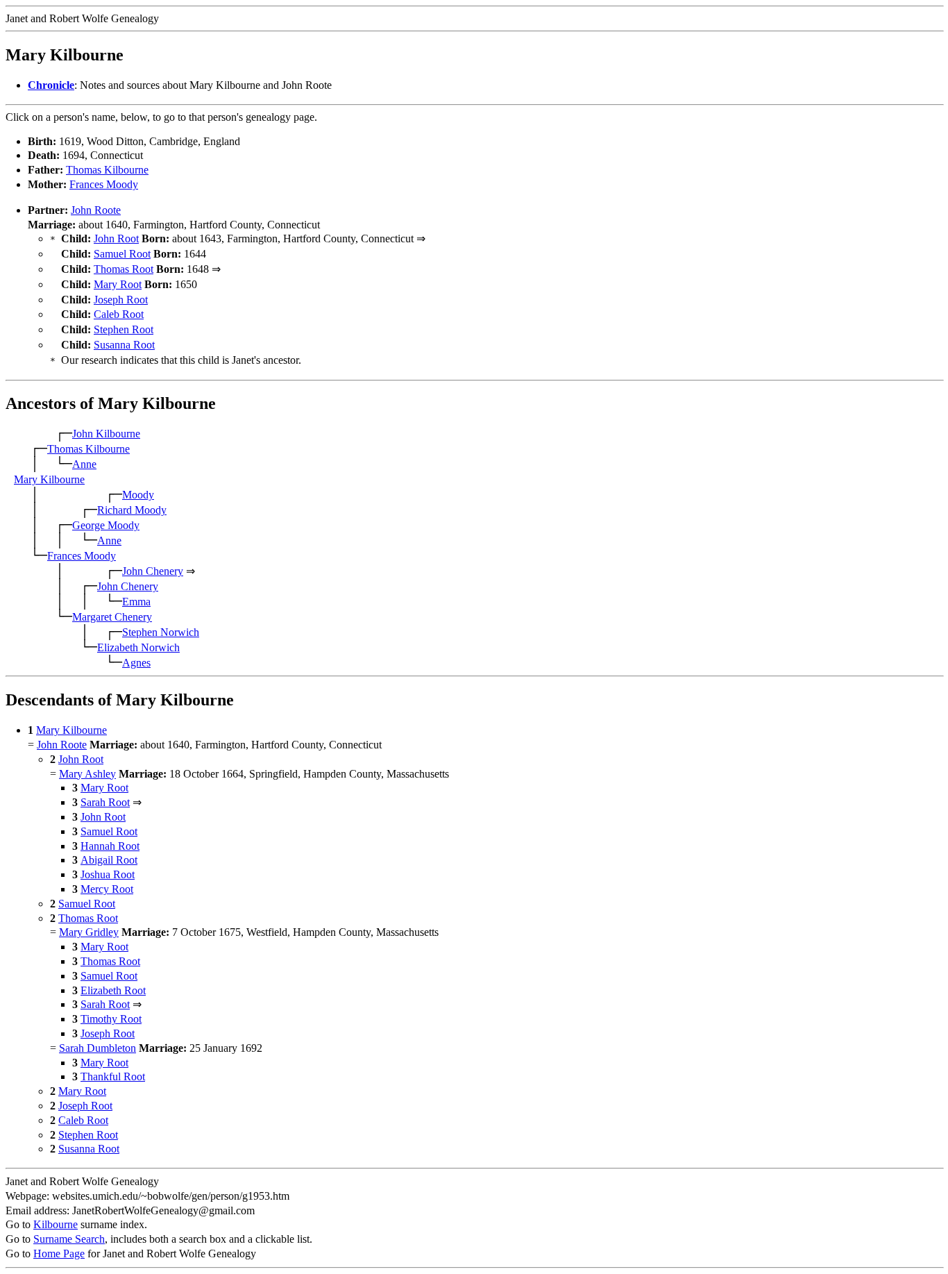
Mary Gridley (89, 932)
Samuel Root (122, 254)
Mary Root (118, 284)
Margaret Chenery (112, 617)
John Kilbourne (106, 433)
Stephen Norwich (160, 632)
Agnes (136, 663)
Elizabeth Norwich (138, 647)
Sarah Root (105, 802)
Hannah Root (110, 846)
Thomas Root (123, 269)
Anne (84, 464)
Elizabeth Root (113, 990)
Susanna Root (124, 345)
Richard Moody (132, 510)
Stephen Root (123, 329)
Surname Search (69, 1239)
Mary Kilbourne (49, 479)
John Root (116, 238)
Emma (136, 601)
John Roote (96, 210)
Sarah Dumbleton (97, 1048)
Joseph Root (121, 299)
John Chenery (152, 571)
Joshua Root (108, 874)
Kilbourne (55, 1224)
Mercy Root (107, 889)
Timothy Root (111, 1019)
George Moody (105, 525)
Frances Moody (103, 184)
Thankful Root (113, 1076)
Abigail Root (109, 860)
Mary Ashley (87, 774)
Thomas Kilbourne (107, 170)
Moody (138, 495)
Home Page (59, 1253)
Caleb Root (119, 314)
